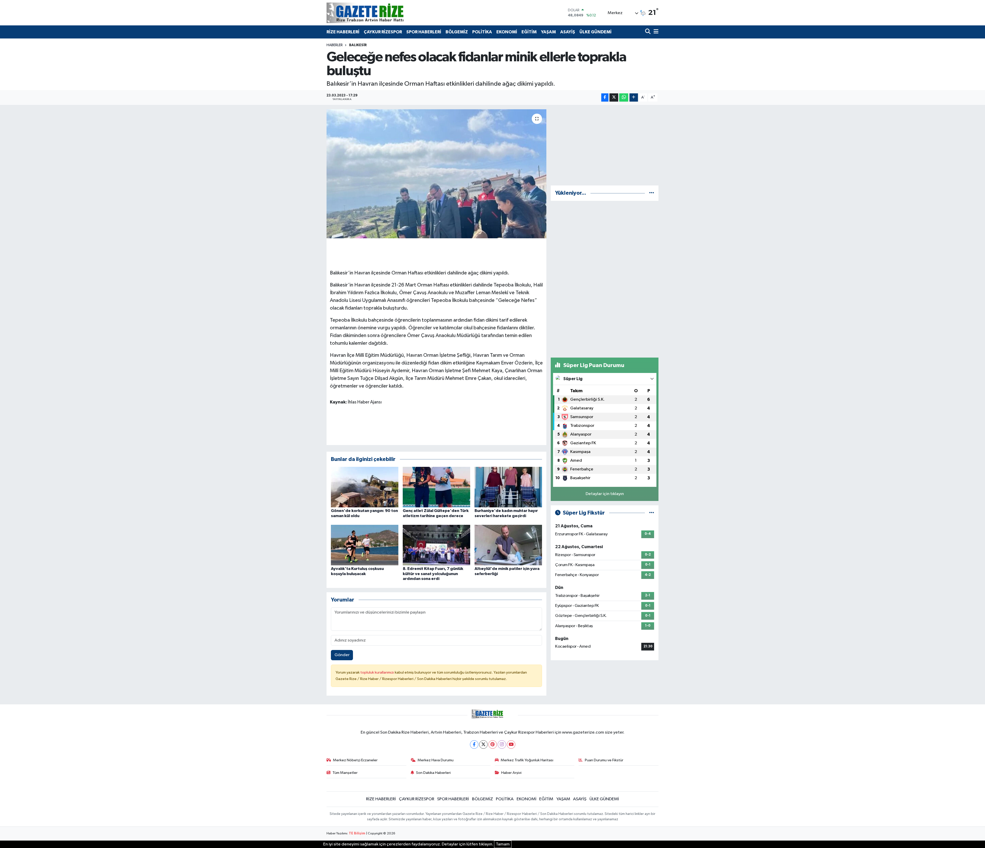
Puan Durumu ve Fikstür (604, 760)
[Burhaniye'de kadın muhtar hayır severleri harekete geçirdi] (508, 487)
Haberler (335, 45)
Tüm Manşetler (345, 773)
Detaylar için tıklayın (605, 494)
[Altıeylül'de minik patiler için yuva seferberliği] (508, 545)
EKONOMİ (506, 32)
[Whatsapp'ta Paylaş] (623, 97)
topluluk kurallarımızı (377, 672)
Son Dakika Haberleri (433, 773)
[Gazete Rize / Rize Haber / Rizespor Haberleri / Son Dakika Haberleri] (378, 12)
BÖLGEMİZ (457, 32)
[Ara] (648, 31)
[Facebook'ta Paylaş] (604, 97)
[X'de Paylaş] (613, 97)
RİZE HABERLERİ (343, 32)
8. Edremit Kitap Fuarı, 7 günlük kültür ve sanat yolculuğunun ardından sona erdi (433, 573)
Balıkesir (358, 45)
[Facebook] (474, 744)
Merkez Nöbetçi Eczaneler (355, 760)
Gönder (342, 655)
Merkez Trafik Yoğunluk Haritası (527, 760)
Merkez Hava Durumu (436, 760)
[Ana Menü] (655, 31)
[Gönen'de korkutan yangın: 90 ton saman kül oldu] (364, 487)
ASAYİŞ (567, 32)
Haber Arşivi (511, 773)
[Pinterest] (492, 744)
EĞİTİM (529, 32)
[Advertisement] (604, 145)
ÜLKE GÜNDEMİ (595, 32)
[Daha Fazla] (633, 97)
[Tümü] (651, 193)
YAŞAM (548, 32)
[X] (483, 744)
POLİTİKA (482, 32)
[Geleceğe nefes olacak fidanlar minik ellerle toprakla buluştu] (436, 173)
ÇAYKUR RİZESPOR (383, 32)
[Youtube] (511, 744)
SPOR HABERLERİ (423, 32)
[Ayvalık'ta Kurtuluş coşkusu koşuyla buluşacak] (364, 545)
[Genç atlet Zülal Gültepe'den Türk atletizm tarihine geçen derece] (436, 487)
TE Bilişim (357, 833)
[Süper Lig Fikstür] (651, 513)
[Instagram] (502, 744)
